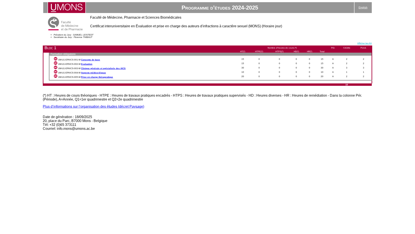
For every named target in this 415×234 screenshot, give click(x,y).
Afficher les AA (364, 43)
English (363, 7)
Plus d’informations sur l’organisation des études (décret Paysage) (93, 106)
